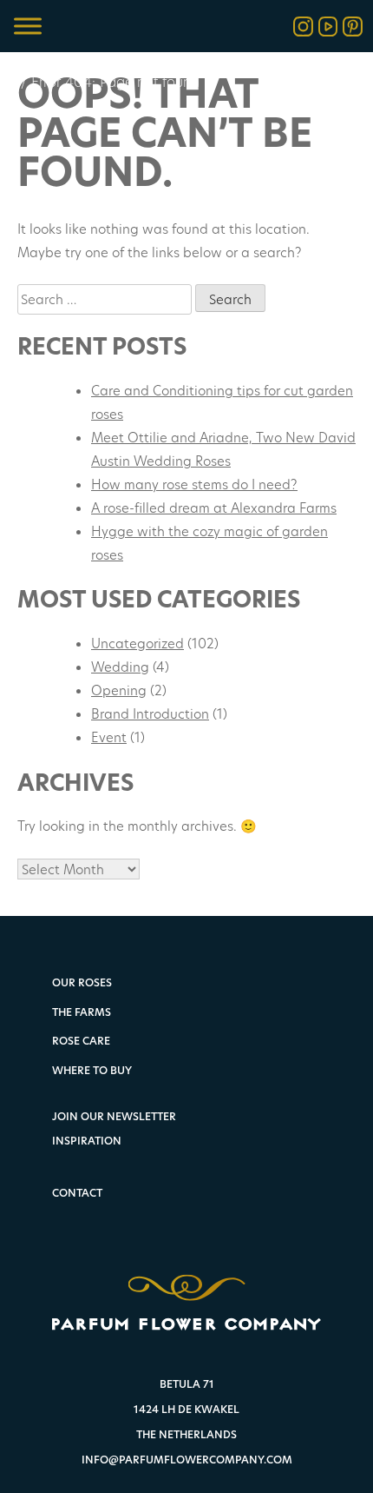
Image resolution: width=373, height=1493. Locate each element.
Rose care (81, 1041)
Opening (119, 690)
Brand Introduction (150, 713)
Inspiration (86, 1140)
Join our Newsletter (114, 1116)
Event (109, 737)
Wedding (120, 666)
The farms (81, 1013)
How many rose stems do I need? (194, 484)
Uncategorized (137, 643)
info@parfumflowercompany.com (187, 1459)
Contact (77, 1192)
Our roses (82, 983)
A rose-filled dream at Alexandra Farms (214, 507)
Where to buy (92, 1071)
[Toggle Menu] (28, 25)
